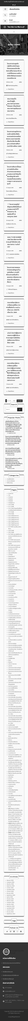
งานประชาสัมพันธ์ (12, 606)
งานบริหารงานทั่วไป (12, 597)
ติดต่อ (9, 660)
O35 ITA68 (11, 532)
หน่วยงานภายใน (12, 784)
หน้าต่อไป (19, 401)
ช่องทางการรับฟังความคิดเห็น (15, 645)
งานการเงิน (11, 588)
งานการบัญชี (11, 586)
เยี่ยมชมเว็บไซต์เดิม (15, 9)
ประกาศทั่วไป (11, 690)
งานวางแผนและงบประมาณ (14, 616)
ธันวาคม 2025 (10, 893)
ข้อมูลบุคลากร (11, 566)
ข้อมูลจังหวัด (11, 560)
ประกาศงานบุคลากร (13, 686)
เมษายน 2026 (10, 888)
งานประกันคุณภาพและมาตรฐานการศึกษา (13, 604)
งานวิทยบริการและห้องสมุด (14, 621)
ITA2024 (10, 497)
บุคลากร (10, 666)
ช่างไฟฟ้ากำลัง (11, 658)
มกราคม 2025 (10, 910)
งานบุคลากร (11, 599)
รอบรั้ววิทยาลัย (11, 751)
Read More (11, 89)
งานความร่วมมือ (12, 593)
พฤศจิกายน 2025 (11, 895)
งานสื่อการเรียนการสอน (13, 631)
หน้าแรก (10, 788)
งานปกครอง (11, 601)
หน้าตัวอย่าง (11, 786)
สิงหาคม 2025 (10, 901)
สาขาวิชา (10, 779)
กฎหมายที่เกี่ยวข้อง (12, 553)
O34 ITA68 (11, 530)
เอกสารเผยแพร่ (11, 792)
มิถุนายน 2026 (10, 884)
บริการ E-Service (12, 664)
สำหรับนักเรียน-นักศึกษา (14, 782)
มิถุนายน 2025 (10, 904)
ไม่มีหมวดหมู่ (9, 483)
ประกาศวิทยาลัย (11, 695)
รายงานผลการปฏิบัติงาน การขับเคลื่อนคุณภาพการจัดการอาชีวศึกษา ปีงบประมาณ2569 (15, 767)
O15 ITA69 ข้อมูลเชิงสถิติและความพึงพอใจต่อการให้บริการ (15, 509)
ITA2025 (10, 499)
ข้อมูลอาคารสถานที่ (12, 577)
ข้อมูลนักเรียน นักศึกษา (13, 564)
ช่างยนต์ (10, 656)
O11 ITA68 (11, 506)
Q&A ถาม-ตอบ (11, 551)
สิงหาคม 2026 (10, 880)
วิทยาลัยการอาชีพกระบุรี (16, 27)
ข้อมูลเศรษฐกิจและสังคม (14, 579)
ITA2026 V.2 (11, 503)
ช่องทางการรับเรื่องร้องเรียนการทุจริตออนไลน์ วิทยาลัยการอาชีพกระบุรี (15, 649)
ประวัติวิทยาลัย (11, 725)
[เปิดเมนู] (14, 32)
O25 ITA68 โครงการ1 (13, 521)
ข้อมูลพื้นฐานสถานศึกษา (14, 569)
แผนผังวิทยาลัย (12, 799)
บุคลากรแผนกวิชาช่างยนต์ (14, 669)
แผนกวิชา (10, 794)
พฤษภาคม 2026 (10, 886)
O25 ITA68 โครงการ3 (13, 525)
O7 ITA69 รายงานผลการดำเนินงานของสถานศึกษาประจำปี (14, 541)
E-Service (10, 493)
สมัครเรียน (10, 777)
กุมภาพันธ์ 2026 (10, 890)
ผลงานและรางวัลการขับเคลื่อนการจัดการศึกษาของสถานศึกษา (15, 734)
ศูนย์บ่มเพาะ (11, 775)
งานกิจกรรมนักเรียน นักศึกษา (15, 590)
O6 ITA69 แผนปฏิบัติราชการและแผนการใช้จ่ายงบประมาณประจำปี (15, 536)
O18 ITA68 (11, 514)
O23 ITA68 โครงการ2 (13, 518)
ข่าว (9, 582)
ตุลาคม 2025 (10, 897)
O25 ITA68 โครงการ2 (13, 523)
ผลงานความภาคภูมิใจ (13, 727)
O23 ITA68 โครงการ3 (13, 519)
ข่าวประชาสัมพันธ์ (11, 481)
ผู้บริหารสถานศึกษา (12, 738)
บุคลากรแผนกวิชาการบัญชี (14, 668)
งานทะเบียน (11, 595)
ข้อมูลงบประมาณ (12, 558)
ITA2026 (10, 501)
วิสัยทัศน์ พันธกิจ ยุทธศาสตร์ (15, 773)
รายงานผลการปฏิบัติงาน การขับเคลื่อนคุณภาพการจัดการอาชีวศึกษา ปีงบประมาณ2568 (15, 762)
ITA (9, 495)
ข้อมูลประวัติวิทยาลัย (12, 568)
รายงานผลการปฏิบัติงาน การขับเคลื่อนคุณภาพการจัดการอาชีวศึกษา (15, 756)
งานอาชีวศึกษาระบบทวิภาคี (14, 634)
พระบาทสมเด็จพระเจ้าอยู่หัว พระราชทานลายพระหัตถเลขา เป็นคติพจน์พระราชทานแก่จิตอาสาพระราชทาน (13, 450)
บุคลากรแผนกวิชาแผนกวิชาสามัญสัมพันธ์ (14, 683)
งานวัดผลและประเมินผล (13, 614)
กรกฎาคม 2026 (10, 882)
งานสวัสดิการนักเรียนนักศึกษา (15, 629)
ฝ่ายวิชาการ (10, 747)
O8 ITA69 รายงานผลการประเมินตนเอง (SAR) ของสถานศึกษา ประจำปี (14, 547)
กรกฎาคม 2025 (10, 902)
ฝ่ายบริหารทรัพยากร (13, 742)
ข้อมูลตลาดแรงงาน (12, 562)
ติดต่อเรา (10, 662)
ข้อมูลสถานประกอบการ (13, 571)
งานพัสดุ (10, 612)
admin (20, 82)
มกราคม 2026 (10, 891)
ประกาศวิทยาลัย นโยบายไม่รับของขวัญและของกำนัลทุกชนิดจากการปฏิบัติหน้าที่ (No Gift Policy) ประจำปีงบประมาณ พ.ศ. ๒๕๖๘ (15, 710)
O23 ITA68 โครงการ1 (13, 516)
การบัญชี (10, 555)
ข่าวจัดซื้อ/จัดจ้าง (10, 479)
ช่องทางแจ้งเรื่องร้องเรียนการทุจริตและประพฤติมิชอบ (15, 654)
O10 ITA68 (11, 504)
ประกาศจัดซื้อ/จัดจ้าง (13, 688)
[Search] (19, 409)
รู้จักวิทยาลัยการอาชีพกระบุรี (14, 771)
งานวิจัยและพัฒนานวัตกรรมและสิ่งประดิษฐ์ (14, 618)
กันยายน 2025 (10, 899)
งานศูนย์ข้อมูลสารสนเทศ (14, 623)
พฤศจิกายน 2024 (11, 914)
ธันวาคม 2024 (10, 912)
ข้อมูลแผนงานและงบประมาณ (15, 580)
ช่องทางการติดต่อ (12, 643)
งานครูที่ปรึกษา (11, 592)
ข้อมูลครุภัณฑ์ (11, 556)
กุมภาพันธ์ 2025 (10, 908)
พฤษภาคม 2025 (10, 906)
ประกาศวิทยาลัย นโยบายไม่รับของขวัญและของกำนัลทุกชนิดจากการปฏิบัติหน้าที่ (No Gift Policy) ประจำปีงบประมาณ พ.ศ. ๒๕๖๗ (15, 701)
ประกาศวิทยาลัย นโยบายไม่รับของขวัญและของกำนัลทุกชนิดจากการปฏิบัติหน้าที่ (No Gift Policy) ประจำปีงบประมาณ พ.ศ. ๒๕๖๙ (15, 719)
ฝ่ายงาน (10, 740)
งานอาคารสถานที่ (12, 632)
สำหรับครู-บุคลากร (12, 781)
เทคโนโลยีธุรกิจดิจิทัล (13, 790)
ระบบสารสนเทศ (12, 753)
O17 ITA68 (11, 512)
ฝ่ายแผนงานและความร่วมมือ (14, 749)
